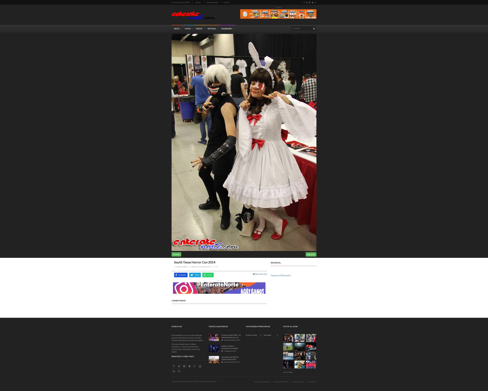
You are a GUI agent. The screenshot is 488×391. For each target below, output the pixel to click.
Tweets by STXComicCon (281, 275)
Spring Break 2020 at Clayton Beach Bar (230, 358)
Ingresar (198, 2)
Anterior (176, 254)
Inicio (176, 29)
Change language (212, 2)
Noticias (212, 29)
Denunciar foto (261, 274)
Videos (199, 29)
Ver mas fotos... (288, 372)
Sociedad (271, 335)
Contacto (226, 2)
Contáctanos (312, 382)
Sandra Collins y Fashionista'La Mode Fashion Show (230, 348)
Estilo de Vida (253, 335)
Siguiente (311, 254)
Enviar (210, 275)
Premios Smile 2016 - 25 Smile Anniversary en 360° (231, 337)
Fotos (187, 29)
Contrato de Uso (298, 382)
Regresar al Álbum (182, 267)
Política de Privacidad (281, 382)
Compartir (182, 275)
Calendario (226, 29)
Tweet (197, 275)
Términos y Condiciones (262, 382)
